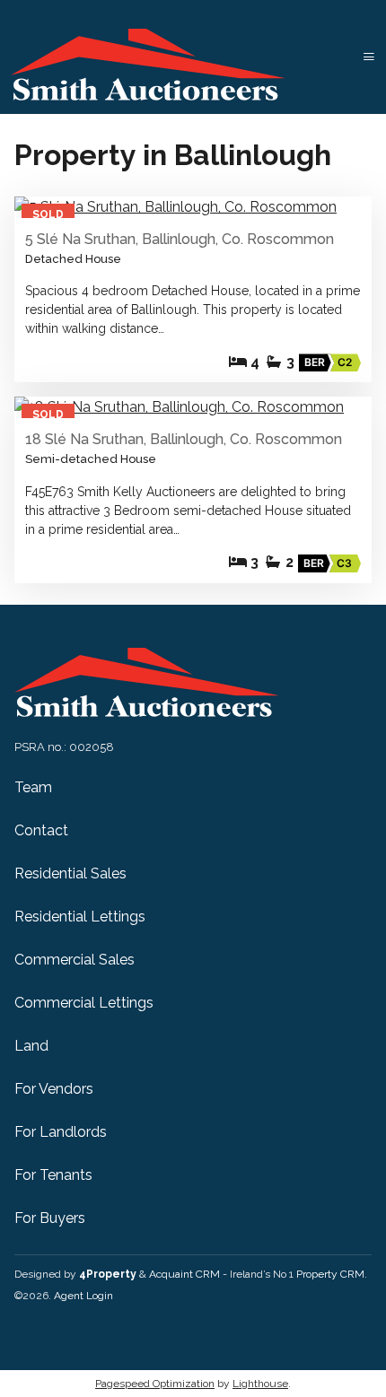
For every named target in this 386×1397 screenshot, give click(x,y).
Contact (41, 830)
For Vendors (53, 1088)
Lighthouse (260, 1383)
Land (31, 1045)
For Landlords (60, 1131)
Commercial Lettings (84, 1002)
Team (33, 787)
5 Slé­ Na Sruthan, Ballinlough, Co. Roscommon (179, 239)
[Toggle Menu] (369, 57)
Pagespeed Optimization (155, 1383)
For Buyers (49, 1218)
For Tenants (53, 1174)
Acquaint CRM (184, 1274)
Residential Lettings (79, 916)
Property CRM (330, 1274)
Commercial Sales (74, 959)
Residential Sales (70, 873)
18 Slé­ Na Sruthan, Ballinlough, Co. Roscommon (183, 439)
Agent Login (83, 1295)
